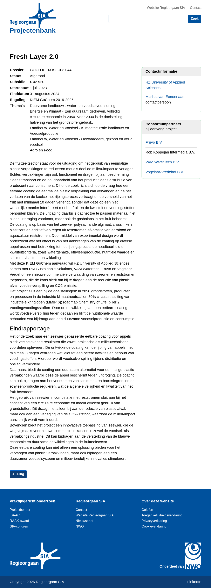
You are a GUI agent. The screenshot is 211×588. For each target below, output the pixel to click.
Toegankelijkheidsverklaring (162, 515)
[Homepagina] (33, 15)
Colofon (147, 509)
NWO (80, 526)
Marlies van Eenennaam (165, 97)
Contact (195, 7)
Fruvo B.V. (154, 142)
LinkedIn (194, 582)
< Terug (18, 474)
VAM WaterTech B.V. (162, 162)
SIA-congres (19, 526)
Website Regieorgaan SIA (166, 7)
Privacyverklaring (154, 521)
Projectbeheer (20, 509)
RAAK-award (19, 521)
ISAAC (15, 515)
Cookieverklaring (154, 526)
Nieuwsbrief (84, 521)
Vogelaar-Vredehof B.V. (164, 172)
